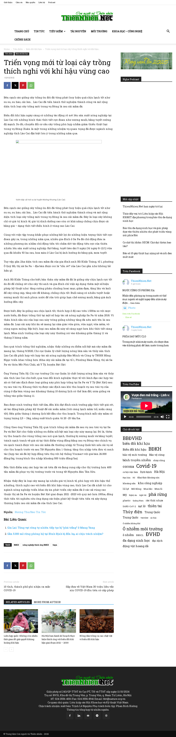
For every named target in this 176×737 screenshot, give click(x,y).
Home (7, 49)
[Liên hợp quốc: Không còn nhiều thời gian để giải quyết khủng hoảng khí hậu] (21, 621)
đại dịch (157, 540)
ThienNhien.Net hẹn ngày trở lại (143, 206)
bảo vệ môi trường (135, 454)
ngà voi (142, 495)
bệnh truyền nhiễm (137, 460)
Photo (131, 307)
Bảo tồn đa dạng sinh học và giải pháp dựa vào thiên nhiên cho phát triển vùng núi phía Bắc (147, 231)
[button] (168, 31)
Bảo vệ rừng (156, 454)
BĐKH (16, 545)
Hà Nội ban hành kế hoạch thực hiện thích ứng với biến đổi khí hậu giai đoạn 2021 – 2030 (58, 639)
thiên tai (155, 506)
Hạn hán (126, 477)
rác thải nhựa (154, 500)
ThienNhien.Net (141, 280)
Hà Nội (159, 472)
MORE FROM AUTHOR (47, 602)
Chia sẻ (128, 317)
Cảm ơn (19, 2)
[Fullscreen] (167, 416)
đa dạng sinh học (136, 540)
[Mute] (162, 416)
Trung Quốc (130, 517)
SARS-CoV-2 (129, 506)
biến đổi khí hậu (136, 443)
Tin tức (39, 31)
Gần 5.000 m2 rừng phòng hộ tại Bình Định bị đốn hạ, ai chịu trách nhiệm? (55, 533)
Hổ (134, 477)
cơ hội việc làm (130, 472)
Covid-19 (146, 466)
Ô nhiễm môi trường (143, 528)
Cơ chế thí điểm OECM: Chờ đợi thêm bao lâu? (147, 244)
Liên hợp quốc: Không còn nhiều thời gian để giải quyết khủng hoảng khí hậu (20, 639)
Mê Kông (136, 488)
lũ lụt (126, 488)
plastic (126, 500)
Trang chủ (21, 31)
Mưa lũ (158, 488)
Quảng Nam (138, 500)
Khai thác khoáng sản (148, 477)
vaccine (144, 517)
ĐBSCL (140, 535)
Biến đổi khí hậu (34, 49)
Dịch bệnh (146, 472)
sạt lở (141, 506)
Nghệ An (133, 495)
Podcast (51, 2)
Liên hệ (41, 2)
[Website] (106, 715)
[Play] (125, 416)
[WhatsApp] (31, 85)
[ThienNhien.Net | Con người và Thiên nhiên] (88, 16)
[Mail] (88, 715)
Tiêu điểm (56, 31)
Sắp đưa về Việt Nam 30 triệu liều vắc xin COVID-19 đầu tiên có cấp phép (90, 588)
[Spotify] (97, 715)
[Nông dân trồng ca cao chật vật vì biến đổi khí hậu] (97, 621)
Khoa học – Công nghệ (127, 31)
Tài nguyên (78, 31)
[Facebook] (7, 85)
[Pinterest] (23, 85)
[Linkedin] (78, 715)
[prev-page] (6, 649)
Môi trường (99, 31)
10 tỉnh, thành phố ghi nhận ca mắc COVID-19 (27, 588)
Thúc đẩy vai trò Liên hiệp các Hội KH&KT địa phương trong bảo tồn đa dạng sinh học (147, 217)
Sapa (55, 545)
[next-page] (11, 649)
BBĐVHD (132, 438)
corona (128, 466)
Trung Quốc (152, 512)
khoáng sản (129, 483)
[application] (146, 405)
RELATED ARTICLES (18, 602)
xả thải (153, 518)
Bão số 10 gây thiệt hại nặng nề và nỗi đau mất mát (147, 255)
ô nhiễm (128, 535)
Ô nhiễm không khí (131, 523)
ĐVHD (153, 534)
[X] (15, 85)
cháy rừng (159, 460)
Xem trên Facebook (131, 313)
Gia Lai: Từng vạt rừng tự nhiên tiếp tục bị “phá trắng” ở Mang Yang (51, 527)
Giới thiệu (8, 2)
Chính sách (22, 39)
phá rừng (157, 494)
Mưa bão (148, 488)
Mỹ (125, 495)
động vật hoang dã (135, 546)
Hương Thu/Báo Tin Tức (30, 512)
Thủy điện (132, 512)
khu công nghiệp (150, 483)
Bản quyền (30, 2)
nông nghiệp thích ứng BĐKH (36, 545)
